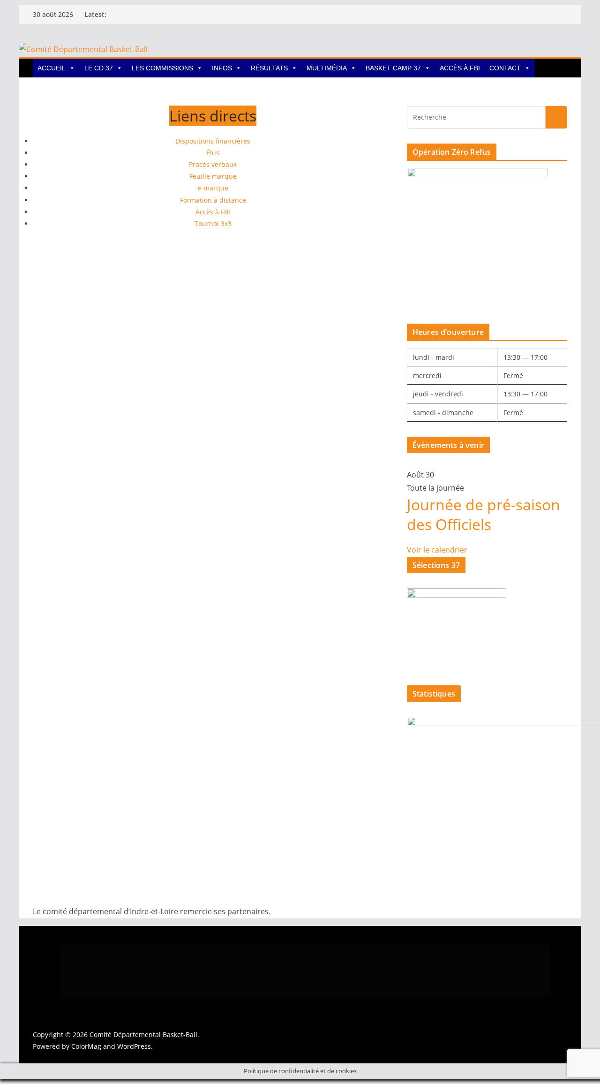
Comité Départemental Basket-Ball (143, 1034)
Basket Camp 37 (393, 68)
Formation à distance (213, 200)
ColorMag (86, 1046)
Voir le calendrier (437, 550)
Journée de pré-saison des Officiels (483, 514)
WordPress (134, 1046)
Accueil (52, 68)
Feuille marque (213, 176)
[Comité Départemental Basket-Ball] (83, 49)
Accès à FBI (460, 68)
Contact (505, 68)
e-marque (212, 187)
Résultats (269, 68)
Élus (212, 152)
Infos (222, 68)
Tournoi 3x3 (213, 223)
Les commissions (162, 68)
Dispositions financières (212, 140)
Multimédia (327, 68)
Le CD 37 (98, 68)
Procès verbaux (213, 164)
